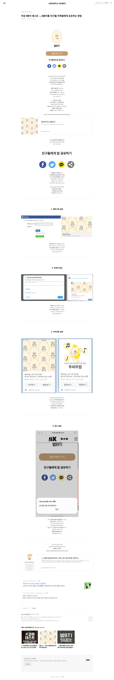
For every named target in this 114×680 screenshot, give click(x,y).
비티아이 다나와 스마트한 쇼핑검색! (34, 584)
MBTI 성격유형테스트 (26, 614)
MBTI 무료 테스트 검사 (30, 596)
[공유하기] (26, 608)
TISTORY (57, 676)
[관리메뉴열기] (111, 3)
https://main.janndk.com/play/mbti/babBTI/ (57, 114)
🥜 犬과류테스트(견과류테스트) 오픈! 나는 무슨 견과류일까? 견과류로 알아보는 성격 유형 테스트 (41, 617)
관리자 (62, 676)
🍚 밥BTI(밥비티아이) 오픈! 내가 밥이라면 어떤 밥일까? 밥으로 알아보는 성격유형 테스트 (39, 620)
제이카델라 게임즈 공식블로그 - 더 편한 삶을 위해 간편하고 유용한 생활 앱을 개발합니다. (45, 661)
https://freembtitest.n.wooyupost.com (34, 593)
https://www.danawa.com (30, 581)
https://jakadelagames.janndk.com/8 (57, 550)
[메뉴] (4, 3)
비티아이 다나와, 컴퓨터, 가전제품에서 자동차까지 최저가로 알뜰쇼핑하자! (44, 586)
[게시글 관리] (28, 608)
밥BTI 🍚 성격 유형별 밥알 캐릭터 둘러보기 (30, 619)
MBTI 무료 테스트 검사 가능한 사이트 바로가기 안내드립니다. (40, 598)
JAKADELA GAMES (57, 3)
